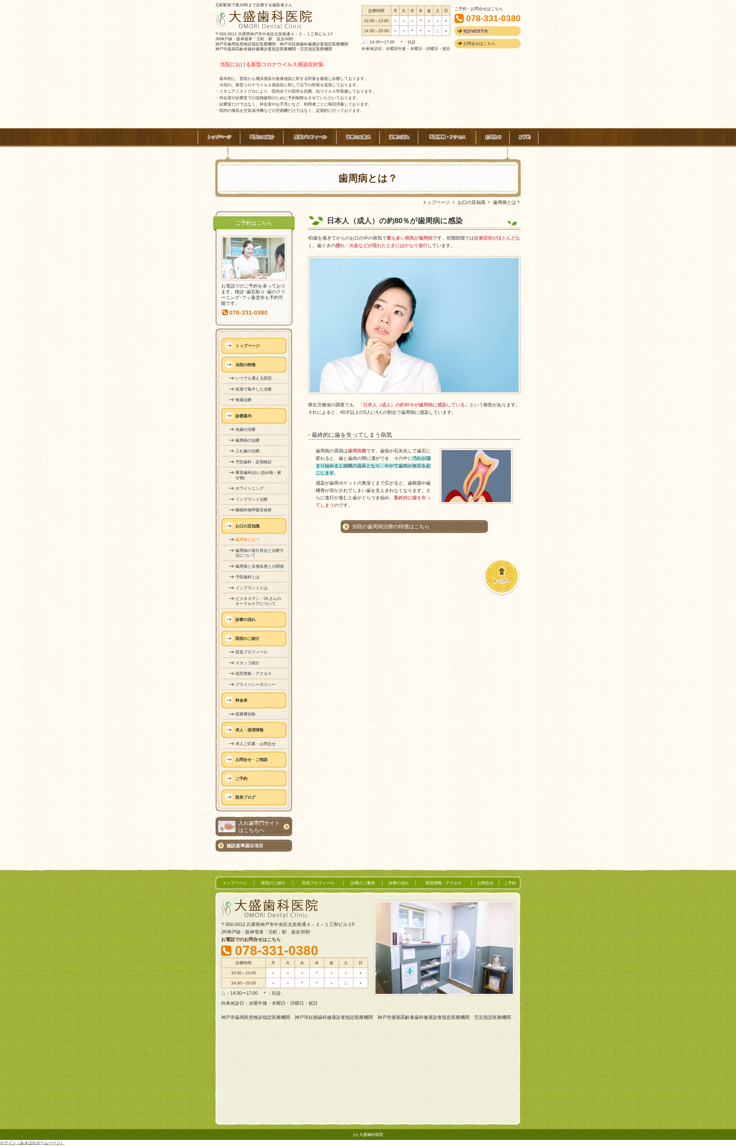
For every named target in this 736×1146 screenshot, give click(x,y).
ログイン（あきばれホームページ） (32, 1143)
